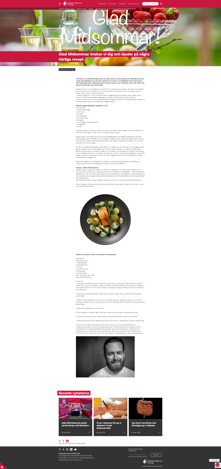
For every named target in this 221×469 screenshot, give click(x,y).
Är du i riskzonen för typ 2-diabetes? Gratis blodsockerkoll (109, 425)
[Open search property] (161, 3)
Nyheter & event (133, 3)
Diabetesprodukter (149, 4)
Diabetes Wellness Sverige (67, 8)
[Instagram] (67, 449)
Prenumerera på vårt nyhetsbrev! (135, 449)
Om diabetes (102, 3)
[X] (63, 449)
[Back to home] (72, 4)
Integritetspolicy (63, 459)
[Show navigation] (60, 4)
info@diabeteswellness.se (86, 457)
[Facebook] (60, 449)
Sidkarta (71, 459)
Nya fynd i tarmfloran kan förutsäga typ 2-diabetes (144, 424)
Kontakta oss (78, 459)
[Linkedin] (71, 449)
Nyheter (91, 8)
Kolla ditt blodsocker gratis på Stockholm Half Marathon (75, 424)
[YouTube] (75, 449)
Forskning (122, 3)
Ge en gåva (112, 3)
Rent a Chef (106, 327)
